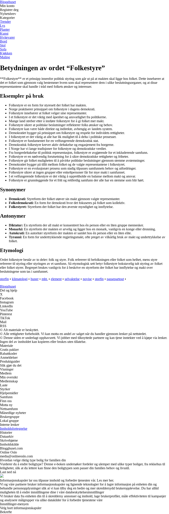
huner (35, 279)
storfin (4, 279)
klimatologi (20, 279)
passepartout (115, 279)
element (56, 279)
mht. (45, 279)
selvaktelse (72, 279)
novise (87, 279)
